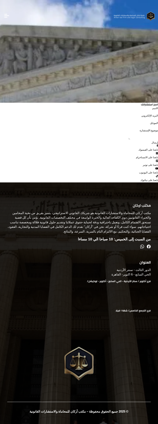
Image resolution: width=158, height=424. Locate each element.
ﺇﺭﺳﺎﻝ (154, 142)
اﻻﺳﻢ (155, 108)
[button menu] (6, 16)
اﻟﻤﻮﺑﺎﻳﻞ (154, 123)
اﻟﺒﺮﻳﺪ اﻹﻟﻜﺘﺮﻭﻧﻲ (149, 115)
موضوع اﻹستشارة (149, 130)
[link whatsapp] (142, 247)
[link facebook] (149, 247)
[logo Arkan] (134, 16)
